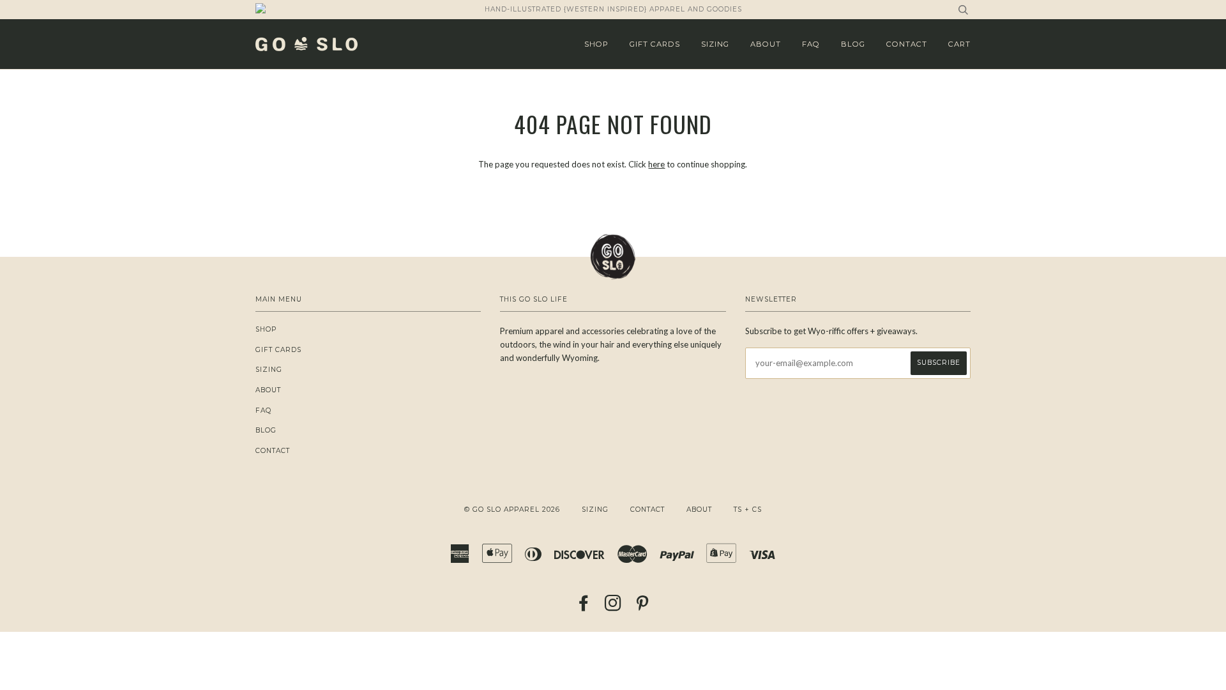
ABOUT (765, 44)
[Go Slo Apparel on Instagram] (613, 607)
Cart (959, 44)
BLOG (853, 44)
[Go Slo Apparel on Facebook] (584, 607)
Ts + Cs (748, 509)
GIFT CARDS (655, 44)
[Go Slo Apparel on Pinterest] (642, 607)
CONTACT (906, 44)
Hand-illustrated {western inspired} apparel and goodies (613, 9)
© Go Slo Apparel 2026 (512, 509)
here (656, 164)
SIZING (715, 44)
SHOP (596, 44)
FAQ (811, 44)
